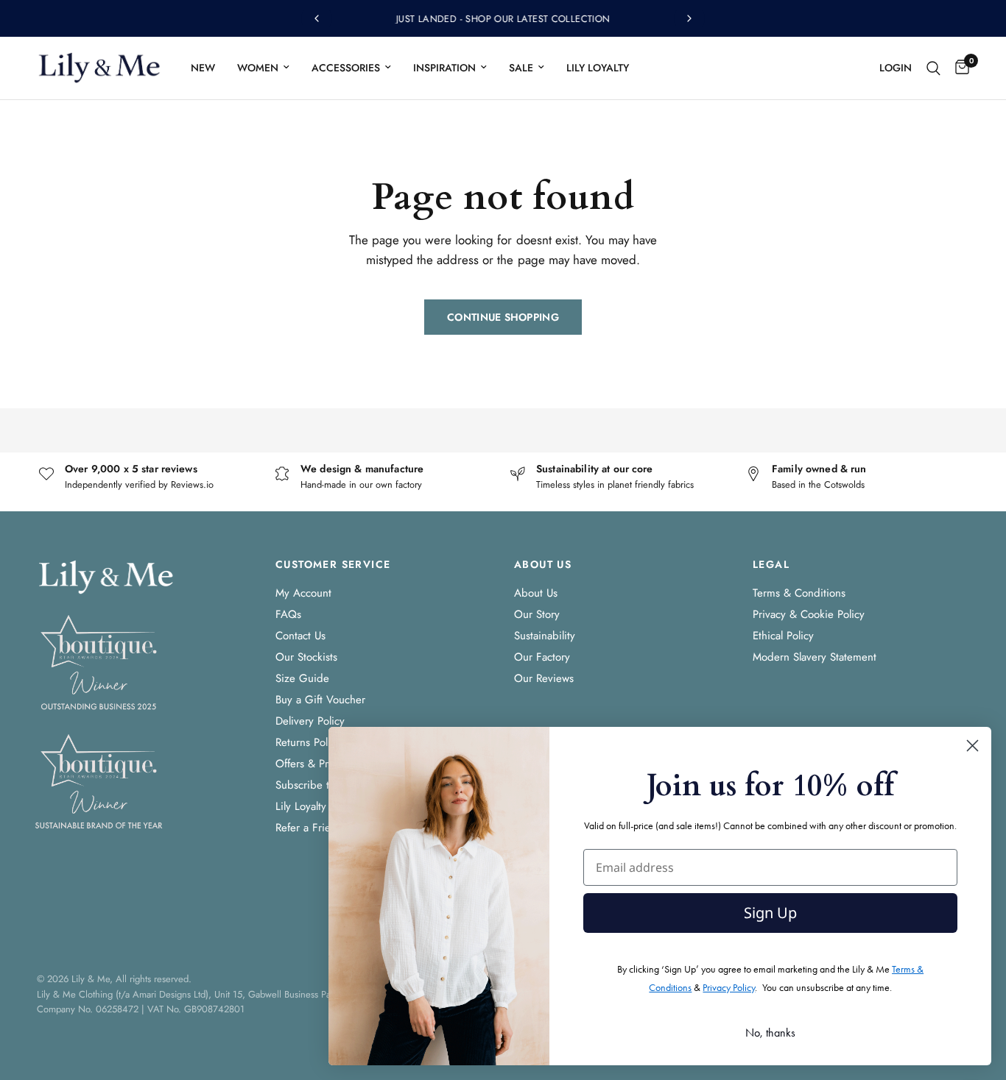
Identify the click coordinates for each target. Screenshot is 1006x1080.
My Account (303, 593)
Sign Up (770, 913)
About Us (535, 593)
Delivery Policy (310, 721)
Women (257, 67)
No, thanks (770, 1033)
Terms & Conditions (799, 593)
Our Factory (542, 657)
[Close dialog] (972, 746)
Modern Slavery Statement (814, 657)
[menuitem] (203, 67)
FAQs (288, 614)
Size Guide (302, 678)
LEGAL (771, 564)
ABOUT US (542, 564)
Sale (521, 67)
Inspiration (444, 67)
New (203, 67)
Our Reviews (544, 678)
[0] (958, 68)
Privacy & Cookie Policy (809, 614)
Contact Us (300, 636)
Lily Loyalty (597, 67)
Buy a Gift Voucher (320, 700)
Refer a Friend (309, 828)
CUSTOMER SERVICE (332, 564)
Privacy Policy (729, 987)
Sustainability (544, 636)
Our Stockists (306, 657)
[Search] (933, 68)
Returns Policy (308, 742)
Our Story (537, 614)
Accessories (346, 67)
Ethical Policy (783, 636)
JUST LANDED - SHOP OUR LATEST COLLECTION (503, 19)
